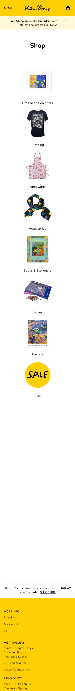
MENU (8, 8)
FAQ (7, 631)
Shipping (9, 617)
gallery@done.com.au (17, 669)
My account (11, 624)
